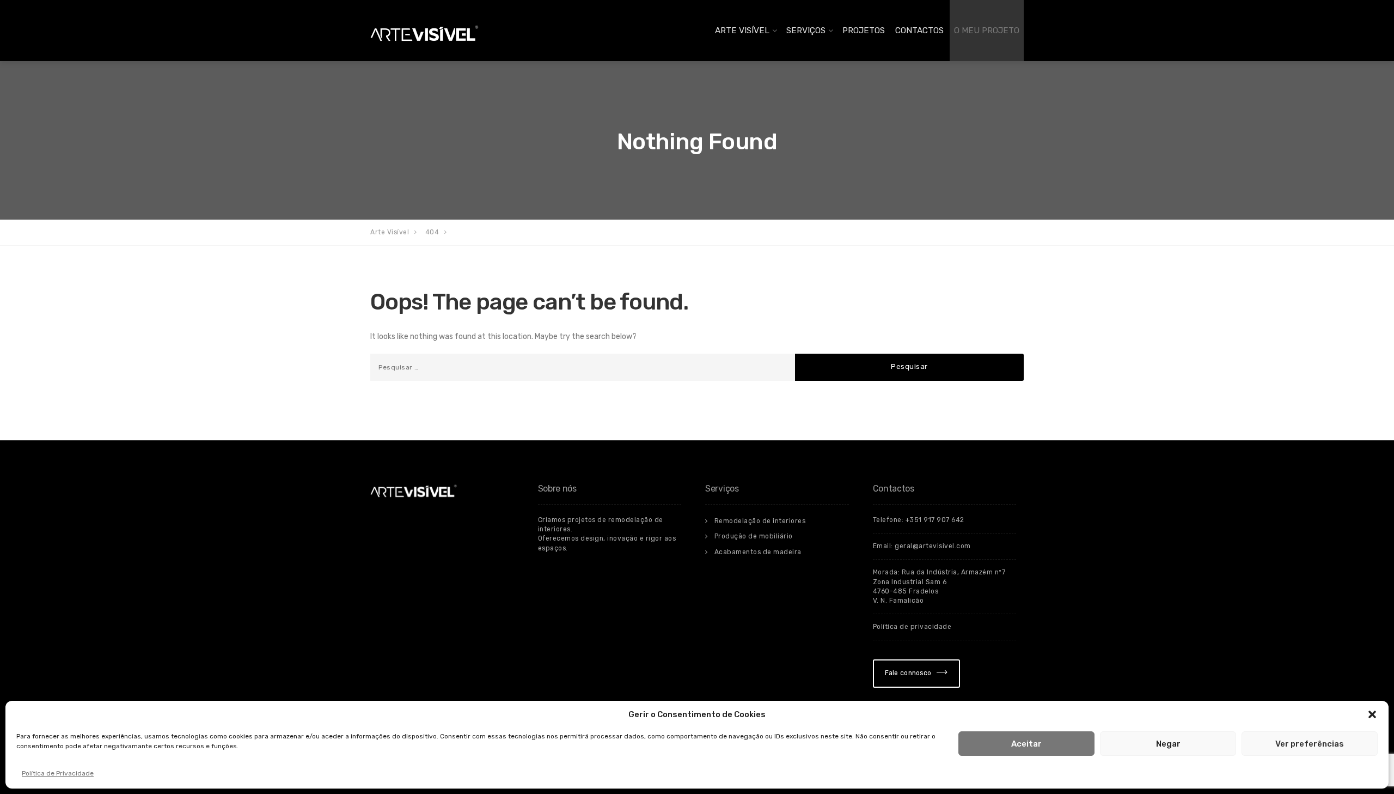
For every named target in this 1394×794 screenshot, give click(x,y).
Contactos (919, 30)
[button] (1372, 714)
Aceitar (1026, 744)
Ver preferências (1309, 744)
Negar (1168, 744)
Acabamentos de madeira (758, 552)
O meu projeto (986, 30)
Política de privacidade (912, 627)
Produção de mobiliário (753, 536)
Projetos (863, 30)
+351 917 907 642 (935, 520)
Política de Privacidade (58, 773)
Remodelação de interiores (760, 521)
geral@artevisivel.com (933, 546)
